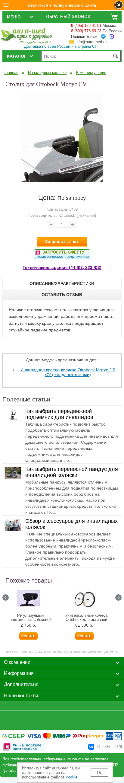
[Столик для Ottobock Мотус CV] (62, 180)
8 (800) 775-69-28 (86, 31)
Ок (99, 772)
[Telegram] (103, 36)
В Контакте (91, 747)
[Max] (112, 36)
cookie (71, 777)
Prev (5, 597)
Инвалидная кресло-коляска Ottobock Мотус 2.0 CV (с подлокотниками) (67, 372)
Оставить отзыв (62, 294)
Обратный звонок (68, 16)
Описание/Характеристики (61, 283)
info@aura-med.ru (91, 42)
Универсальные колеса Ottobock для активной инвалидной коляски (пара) (86, 619)
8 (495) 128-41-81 (86, 25)
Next (118, 597)
